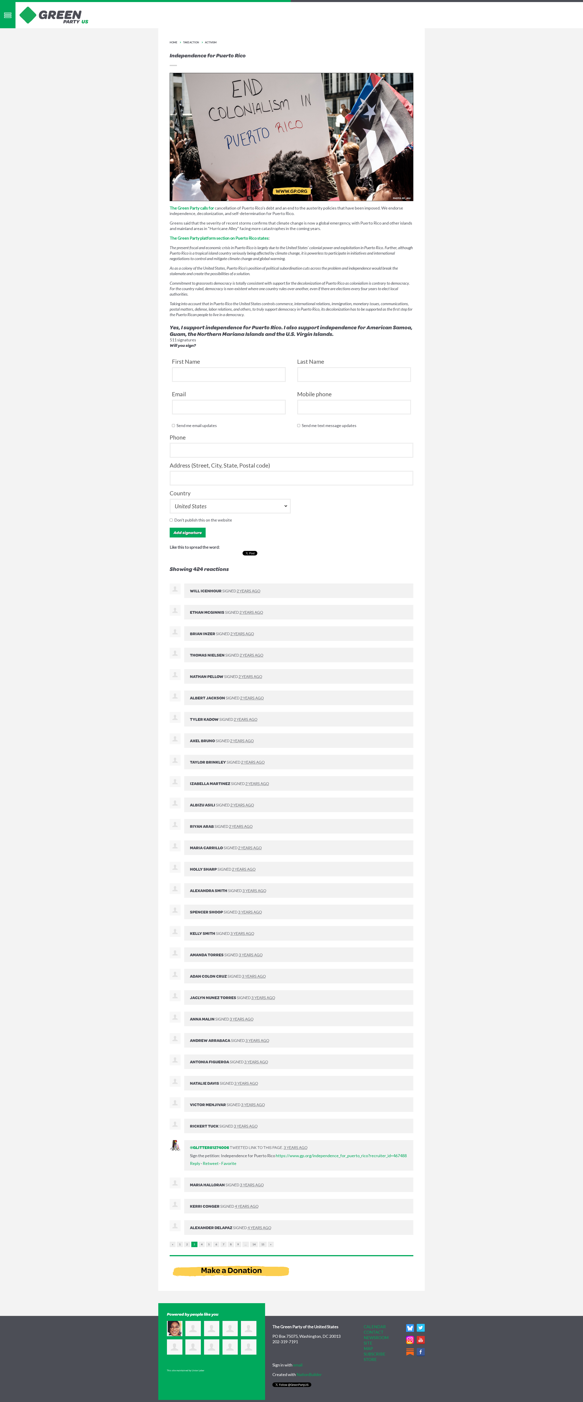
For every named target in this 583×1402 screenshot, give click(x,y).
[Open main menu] (7, 15)
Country (180, 493)
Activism (211, 42)
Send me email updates (198, 425)
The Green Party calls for (192, 207)
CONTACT (374, 1332)
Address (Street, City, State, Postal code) (220, 465)
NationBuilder (309, 1374)
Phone (178, 437)
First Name (186, 361)
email (297, 1364)
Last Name (310, 361)
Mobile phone (314, 394)
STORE (370, 1359)
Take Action (191, 42)
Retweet (211, 1163)
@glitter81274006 (209, 1147)
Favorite (228, 1163)
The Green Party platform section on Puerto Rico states (219, 237)
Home (173, 42)
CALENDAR (375, 1326)
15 (262, 1244)
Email (179, 394)
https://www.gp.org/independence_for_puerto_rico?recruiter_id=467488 (341, 1155)
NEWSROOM (376, 1337)
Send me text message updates (330, 425)
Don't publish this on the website (204, 519)
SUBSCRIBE (374, 1353)
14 (254, 1244)
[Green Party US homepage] (54, 14)
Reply (195, 1163)
